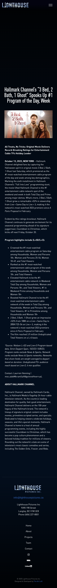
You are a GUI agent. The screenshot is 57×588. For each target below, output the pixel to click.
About (28, 531)
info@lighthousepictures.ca (28, 497)
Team (28, 542)
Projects (28, 537)
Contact (28, 548)
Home (28, 525)
